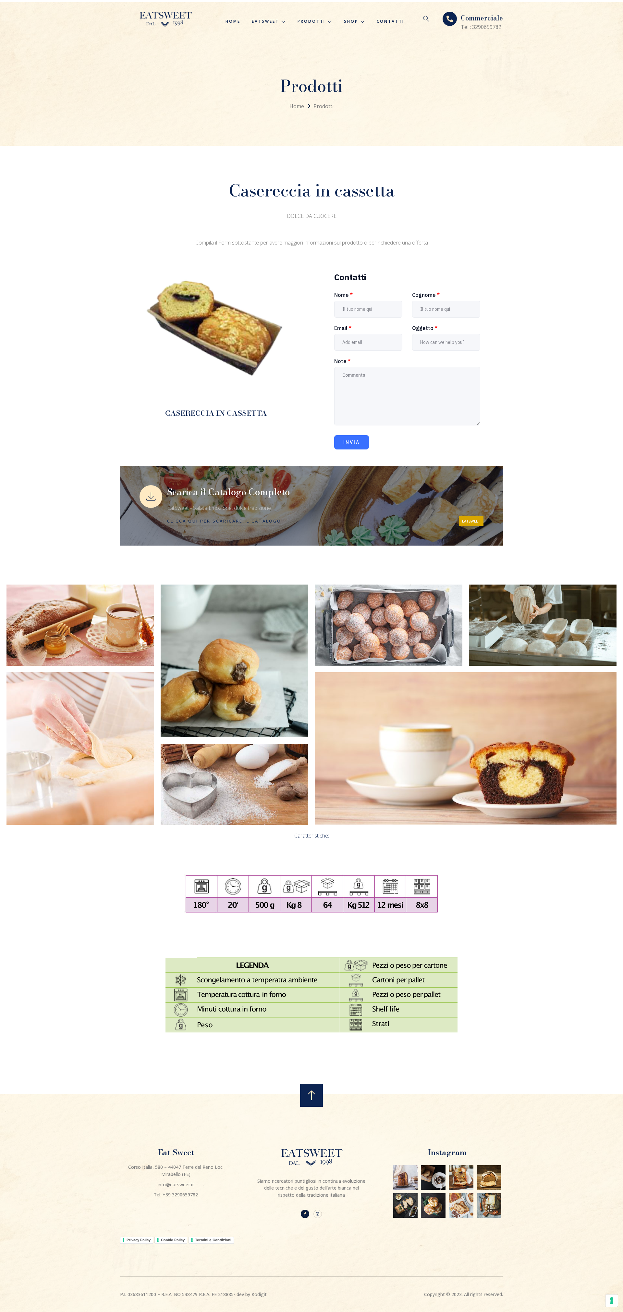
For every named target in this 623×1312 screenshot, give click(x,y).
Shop (351, 21)
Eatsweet (265, 21)
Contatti (390, 21)
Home (233, 21)
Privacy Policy (139, 1240)
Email (342, 328)
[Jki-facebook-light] (305, 1214)
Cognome (426, 295)
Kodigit (259, 1294)
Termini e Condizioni (213, 1240)
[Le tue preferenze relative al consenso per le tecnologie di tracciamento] (611, 1300)
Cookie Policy (173, 1240)
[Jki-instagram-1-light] (317, 1214)
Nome (343, 295)
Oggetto (424, 328)
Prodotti (311, 21)
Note (342, 361)
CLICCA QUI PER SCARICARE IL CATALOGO (224, 521)
